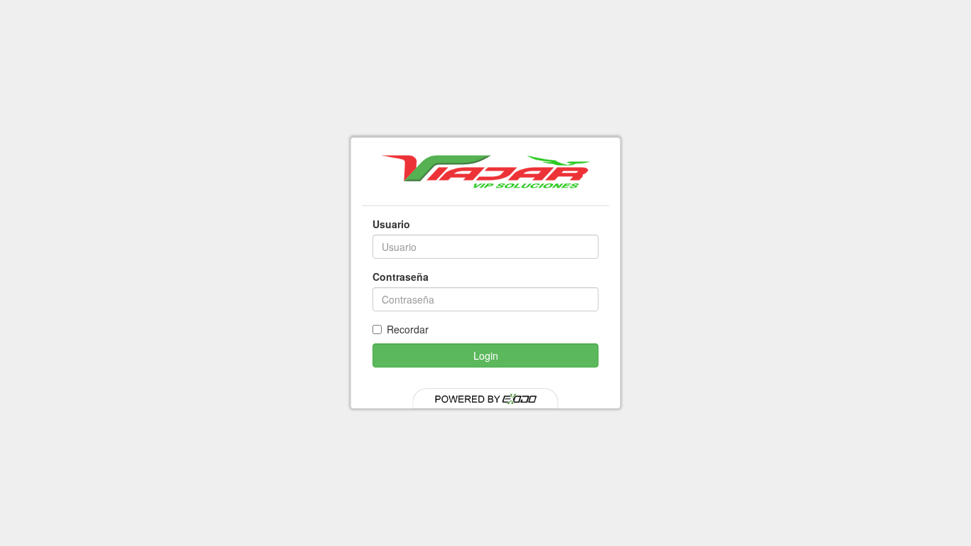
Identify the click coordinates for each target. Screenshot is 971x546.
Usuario (391, 224)
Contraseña (400, 276)
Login (485, 355)
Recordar (408, 329)
